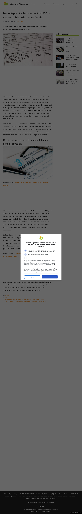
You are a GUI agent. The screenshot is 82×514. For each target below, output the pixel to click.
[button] (41, 258)
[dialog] (41, 257)
